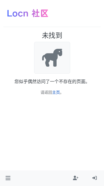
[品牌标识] (28, 13)
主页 (56, 92)
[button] (8, 178)
